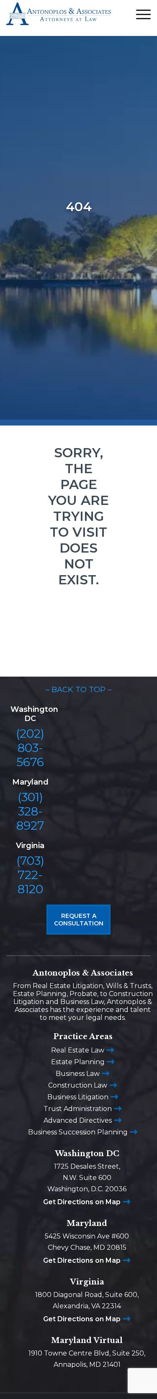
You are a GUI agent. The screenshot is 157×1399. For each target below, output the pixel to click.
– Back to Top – (78, 689)
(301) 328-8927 (30, 811)
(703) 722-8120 (30, 875)
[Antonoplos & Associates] (58, 18)
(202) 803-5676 (30, 747)
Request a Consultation (78, 919)
